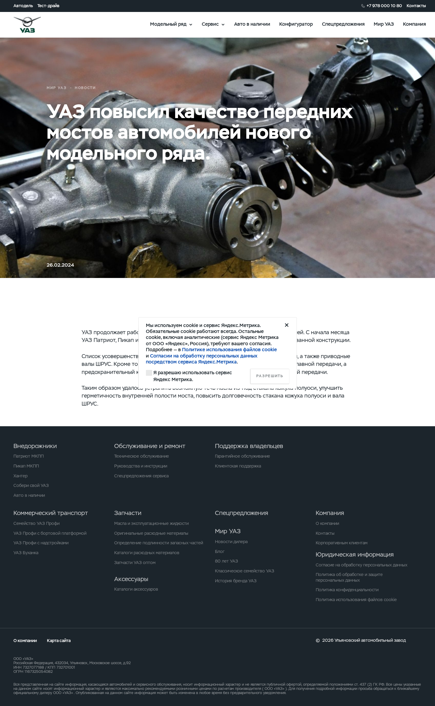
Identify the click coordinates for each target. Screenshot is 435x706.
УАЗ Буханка (25, 552)
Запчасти (127, 513)
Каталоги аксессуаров (136, 589)
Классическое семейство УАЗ (244, 571)
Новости (85, 87)
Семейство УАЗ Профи (36, 523)
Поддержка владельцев (249, 446)
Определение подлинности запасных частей (158, 542)
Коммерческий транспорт (50, 513)
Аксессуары (131, 579)
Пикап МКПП (26, 466)
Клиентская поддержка (238, 466)
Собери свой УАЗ (31, 485)
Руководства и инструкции (140, 466)
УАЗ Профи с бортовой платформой (49, 533)
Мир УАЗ (384, 24)
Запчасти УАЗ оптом (134, 562)
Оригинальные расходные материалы (151, 533)
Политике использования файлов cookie (229, 350)
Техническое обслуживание (141, 456)
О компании (327, 523)
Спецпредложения (343, 24)
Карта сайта (59, 640)
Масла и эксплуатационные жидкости (151, 523)
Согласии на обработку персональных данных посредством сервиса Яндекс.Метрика (201, 359)
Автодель (23, 5)
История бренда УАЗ (236, 580)
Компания (414, 24)
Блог (220, 551)
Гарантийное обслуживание (242, 456)
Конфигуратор (296, 24)
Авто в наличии (252, 24)
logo (34, 25)
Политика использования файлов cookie (356, 599)
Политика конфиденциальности (347, 589)
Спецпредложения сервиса (141, 476)
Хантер (20, 476)
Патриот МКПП (28, 456)
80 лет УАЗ (226, 561)
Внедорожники (35, 446)
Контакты (416, 5)
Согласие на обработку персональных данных (361, 565)
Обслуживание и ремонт (149, 446)
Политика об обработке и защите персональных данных (349, 577)
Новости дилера (231, 541)
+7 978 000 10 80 (384, 5)
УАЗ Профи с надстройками (40, 542)
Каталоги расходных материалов (146, 552)
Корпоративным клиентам (341, 542)
